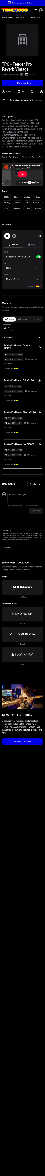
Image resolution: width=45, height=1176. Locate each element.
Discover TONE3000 (22, 741)
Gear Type (20, 17)
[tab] (9, 319)
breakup (27, 197)
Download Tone (24, 83)
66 (23, 91)
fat (27, 203)
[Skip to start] (14, 236)
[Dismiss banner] (35, 3)
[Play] (7, 236)
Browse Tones (7, 17)
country (7, 203)
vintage (38, 208)
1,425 (8, 91)
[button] (22, 3)
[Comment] (31, 91)
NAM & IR (34, 17)
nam (6, 208)
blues (16, 197)
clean (38, 197)
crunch (18, 203)
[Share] (41, 91)
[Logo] (15, 10)
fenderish (36, 203)
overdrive (16, 208)
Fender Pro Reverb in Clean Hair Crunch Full (22, 157)
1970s (6, 197)
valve (28, 208)
